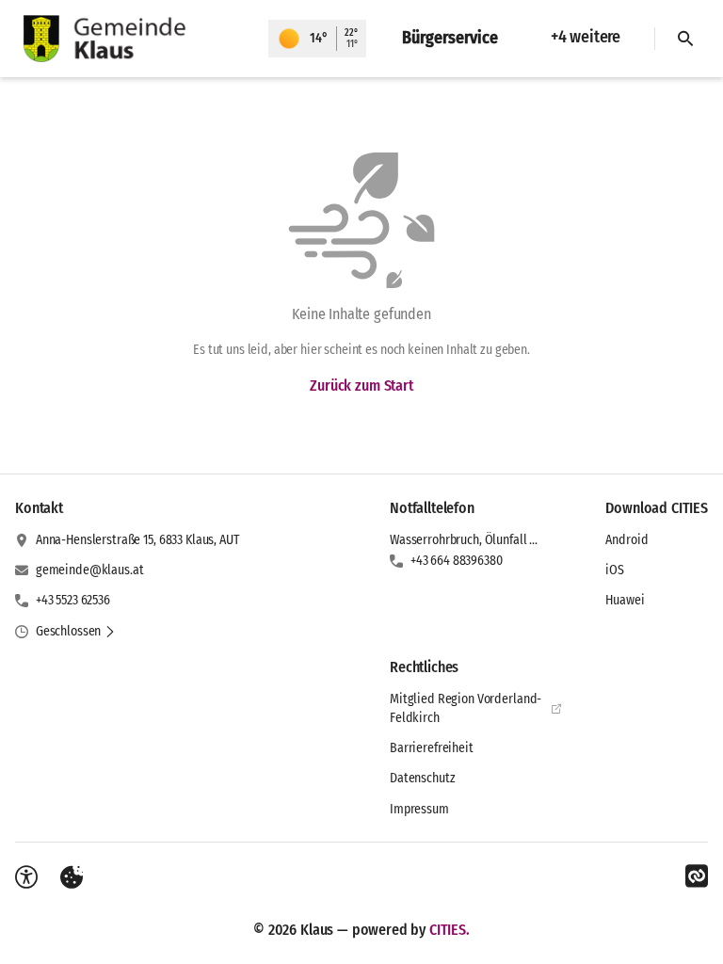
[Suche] (685, 39)
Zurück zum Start (361, 385)
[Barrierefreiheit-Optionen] (26, 877)
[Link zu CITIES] (696, 876)
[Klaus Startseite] (134, 38)
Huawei (624, 600)
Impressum (419, 809)
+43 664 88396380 (456, 561)
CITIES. (449, 930)
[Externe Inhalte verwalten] (71, 877)
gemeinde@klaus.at (90, 570)
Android (626, 540)
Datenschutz (422, 778)
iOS (614, 570)
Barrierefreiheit (432, 748)
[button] (76, 631)
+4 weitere (585, 36)
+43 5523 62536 (73, 600)
